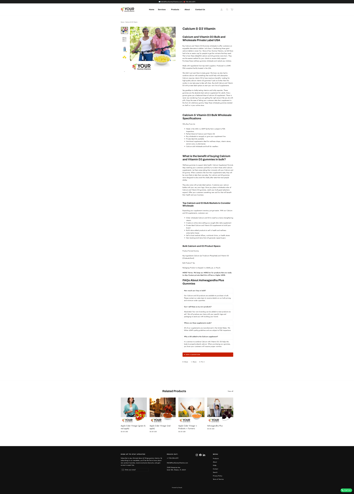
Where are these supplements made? (198, 323)
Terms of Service (218, 479)
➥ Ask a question (192, 354)
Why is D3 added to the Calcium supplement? (201, 336)
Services (162, 9)
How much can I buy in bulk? (195, 290)
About (187, 9)
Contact (215, 469)
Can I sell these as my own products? (197, 307)
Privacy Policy (217, 476)
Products (175, 9)
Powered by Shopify (177, 487)
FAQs (214, 465)
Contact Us (200, 9)
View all (230, 391)
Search (215, 472)
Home (151, 9)
